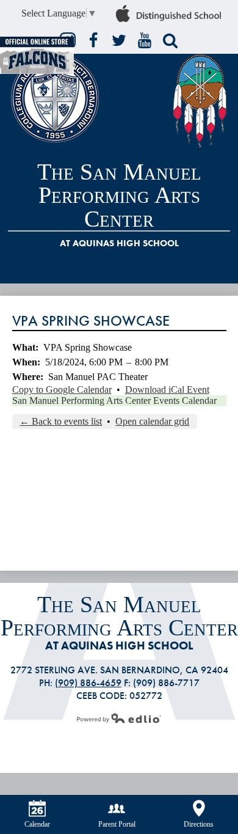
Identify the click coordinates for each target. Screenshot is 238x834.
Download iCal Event (167, 389)
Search (170, 40)
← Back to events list (61, 421)
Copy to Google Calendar (62, 389)
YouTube (144, 40)
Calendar (37, 824)
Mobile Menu (223, 270)
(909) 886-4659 (88, 682)
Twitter (119, 40)
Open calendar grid (152, 421)
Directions (199, 824)
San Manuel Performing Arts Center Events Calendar (114, 400)
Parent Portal (116, 824)
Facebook (93, 40)
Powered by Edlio (119, 718)
